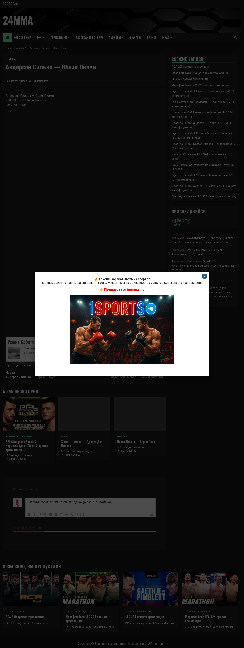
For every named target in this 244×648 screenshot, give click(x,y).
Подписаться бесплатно (124, 289)
